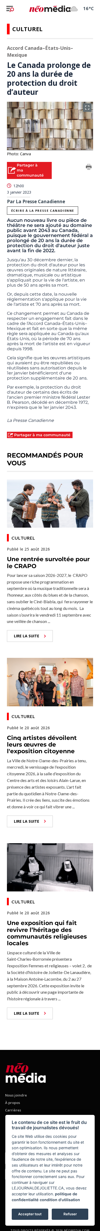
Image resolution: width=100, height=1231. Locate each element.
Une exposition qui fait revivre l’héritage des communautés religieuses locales (47, 933)
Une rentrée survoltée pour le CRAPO (48, 562)
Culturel (27, 29)
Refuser (70, 1214)
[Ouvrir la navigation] (10, 9)
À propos (12, 1102)
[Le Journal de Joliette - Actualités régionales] (50, 8)
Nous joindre (16, 1095)
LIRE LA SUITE (26, 635)
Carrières (13, 1110)
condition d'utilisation (60, 1199)
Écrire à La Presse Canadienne (42, 211)
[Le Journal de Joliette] (25, 1071)
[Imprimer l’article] (89, 168)
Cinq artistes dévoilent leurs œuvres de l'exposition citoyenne (42, 744)
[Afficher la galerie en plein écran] (87, 107)
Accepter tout (30, 1214)
